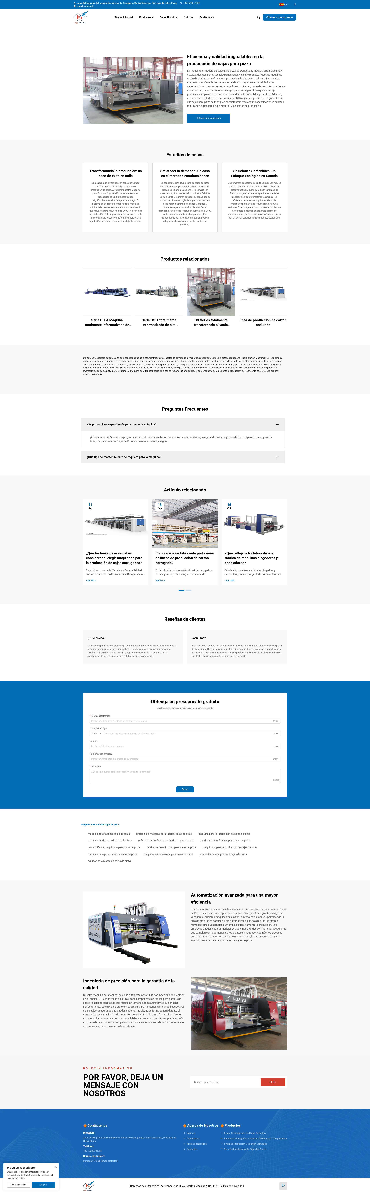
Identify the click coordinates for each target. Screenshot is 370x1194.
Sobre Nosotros (168, 17)
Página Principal (123, 17)
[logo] (90, 17)
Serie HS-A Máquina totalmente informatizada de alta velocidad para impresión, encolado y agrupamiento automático (107, 322)
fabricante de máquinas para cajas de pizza (225, 840)
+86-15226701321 (191, 3)
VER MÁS (91, 580)
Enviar (185, 789)
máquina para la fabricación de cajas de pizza (224, 833)
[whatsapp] (295, 4)
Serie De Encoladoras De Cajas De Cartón (245, 1149)
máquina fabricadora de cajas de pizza (110, 840)
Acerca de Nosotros (197, 1143)
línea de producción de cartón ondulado (263, 322)
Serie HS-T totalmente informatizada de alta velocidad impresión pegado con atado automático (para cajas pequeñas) (159, 322)
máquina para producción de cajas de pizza (112, 854)
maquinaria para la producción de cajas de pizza (230, 847)
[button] (181, 590)
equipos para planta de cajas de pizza (109, 860)
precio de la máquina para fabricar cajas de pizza (164, 833)
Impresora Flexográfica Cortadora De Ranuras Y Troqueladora (255, 1138)
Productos (145, 17)
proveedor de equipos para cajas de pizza (223, 854)
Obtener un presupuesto (279, 17)
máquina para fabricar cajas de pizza (109, 833)
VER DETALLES (107, 292)
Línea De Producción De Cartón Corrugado (245, 1143)
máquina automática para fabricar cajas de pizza (166, 840)
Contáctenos (207, 17)
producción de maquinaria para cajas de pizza (114, 847)
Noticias (188, 17)
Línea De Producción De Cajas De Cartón (245, 1133)
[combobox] (96, 733)
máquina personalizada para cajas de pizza (168, 854)
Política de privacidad (232, 1185)
